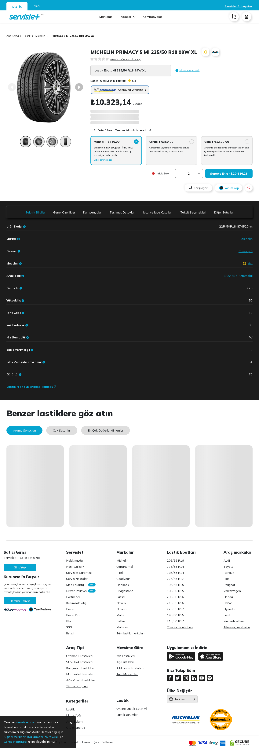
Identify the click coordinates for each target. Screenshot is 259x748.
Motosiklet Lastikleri (80, 674)
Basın (70, 609)
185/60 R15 (175, 591)
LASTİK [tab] (17, 6)
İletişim (71, 633)
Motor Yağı (73, 715)
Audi (227, 560)
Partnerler (73, 597)
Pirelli (120, 573)
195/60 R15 (175, 615)
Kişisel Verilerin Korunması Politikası (31, 737)
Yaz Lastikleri (125, 656)
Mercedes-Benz (235, 621)
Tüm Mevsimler (127, 674)
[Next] (79, 87)
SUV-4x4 (230, 276)
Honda (228, 597)
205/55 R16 (175, 560)
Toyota (228, 566)
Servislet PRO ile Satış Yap (22, 558)
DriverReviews (79, 591)
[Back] (12, 87)
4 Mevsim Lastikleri (130, 668)
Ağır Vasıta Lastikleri (80, 680)
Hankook (122, 585)
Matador (122, 627)
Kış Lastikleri (125, 662)
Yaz (250, 263)
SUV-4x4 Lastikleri (79, 662)
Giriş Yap (20, 567)
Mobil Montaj (79, 585)
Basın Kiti (72, 615)
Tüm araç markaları (237, 627)
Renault (229, 573)
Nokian (121, 609)
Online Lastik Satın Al (131, 708)
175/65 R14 (175, 566)
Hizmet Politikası (80, 742)
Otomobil (246, 276)
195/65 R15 (175, 585)
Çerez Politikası (103, 742)
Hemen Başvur (19, 601)
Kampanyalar (152, 17)
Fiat (226, 579)
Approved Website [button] (130, 90)
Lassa (120, 597)
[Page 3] (52, 143)
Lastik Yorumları (127, 715)
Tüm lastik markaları (130, 633)
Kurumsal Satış (76, 603)
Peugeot (229, 585)
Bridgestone (124, 591)
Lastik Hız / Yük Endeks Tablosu (30, 387)
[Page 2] (39, 143)
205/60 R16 (175, 597)
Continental (124, 566)
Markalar (105, 17)
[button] (187, 70)
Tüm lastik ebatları (180, 627)
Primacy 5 (246, 251)
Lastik (70, 709)
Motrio (120, 615)
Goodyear (123, 579)
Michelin (246, 239)
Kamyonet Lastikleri (80, 668)
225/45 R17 (175, 579)
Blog (69, 621)
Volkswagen (232, 591)
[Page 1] (25, 143)
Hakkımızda (74, 560)
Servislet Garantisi (79, 573)
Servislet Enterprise (238, 6)
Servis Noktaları (77, 579)
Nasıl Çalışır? (75, 566)
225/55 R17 (175, 609)
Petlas (120, 621)
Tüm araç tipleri (77, 686)
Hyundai (229, 609)
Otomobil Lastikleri (79, 656)
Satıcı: (108, 80)
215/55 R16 (175, 603)
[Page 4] (65, 143)
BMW (228, 603)
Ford (227, 615)
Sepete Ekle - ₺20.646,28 (229, 173)
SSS (69, 627)
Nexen (121, 603)
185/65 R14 (175, 573)
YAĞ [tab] (37, 6)
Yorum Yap (232, 188)
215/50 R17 (175, 621)
